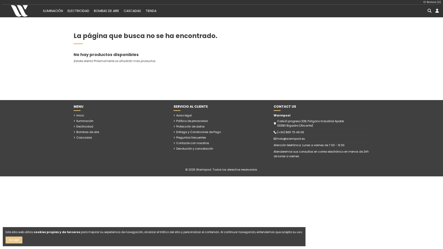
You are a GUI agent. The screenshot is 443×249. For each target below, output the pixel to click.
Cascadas (84, 137)
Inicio (80, 115)
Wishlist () (433, 2)
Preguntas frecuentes (191, 137)
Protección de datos (190, 126)
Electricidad (84, 126)
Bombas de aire (87, 132)
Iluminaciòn (84, 121)
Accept (14, 240)
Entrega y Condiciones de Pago (198, 132)
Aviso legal (184, 115)
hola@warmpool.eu (291, 139)
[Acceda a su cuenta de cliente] (437, 11)
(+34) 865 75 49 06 (290, 132)
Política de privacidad (192, 121)
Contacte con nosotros (192, 143)
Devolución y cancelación (194, 149)
